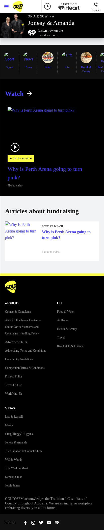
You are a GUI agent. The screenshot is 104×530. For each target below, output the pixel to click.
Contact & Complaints (18, 311)
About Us (11, 303)
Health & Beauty (67, 329)
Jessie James (12, 485)
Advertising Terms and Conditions (25, 350)
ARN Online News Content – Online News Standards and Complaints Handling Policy (23, 327)
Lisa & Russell (14, 416)
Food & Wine (65, 311)
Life (59, 303)
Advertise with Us (16, 342)
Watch (14, 93)
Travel (61, 337)
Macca (9, 425)
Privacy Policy (13, 376)
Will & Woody (13, 459)
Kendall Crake (13, 477)
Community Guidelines (19, 359)
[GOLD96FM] (23, 6)
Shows (10, 408)
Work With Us (13, 393)
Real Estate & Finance (70, 346)
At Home (62, 320)
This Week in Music (17, 468)
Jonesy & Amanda (16, 442)
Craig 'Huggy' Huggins (19, 434)
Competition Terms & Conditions (25, 368)
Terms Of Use (13, 385)
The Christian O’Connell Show (23, 451)
